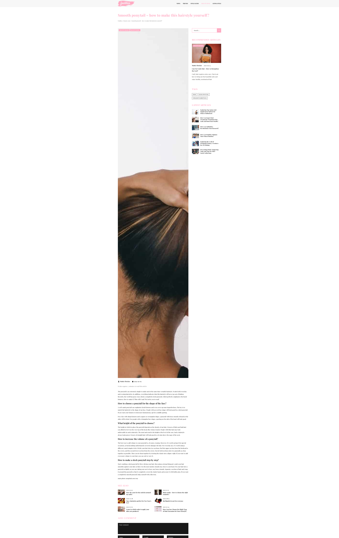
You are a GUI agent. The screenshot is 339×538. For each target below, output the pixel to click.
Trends (185, 3)
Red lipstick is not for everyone (173, 501)
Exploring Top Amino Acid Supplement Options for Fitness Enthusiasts (208, 111)
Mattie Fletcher (125, 381)
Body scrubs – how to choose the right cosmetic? (175, 493)
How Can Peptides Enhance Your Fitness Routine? (208, 135)
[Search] (219, 30)
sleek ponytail (204, 94)
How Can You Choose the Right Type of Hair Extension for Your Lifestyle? (175, 510)
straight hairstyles (200, 98)
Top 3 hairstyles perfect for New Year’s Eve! (138, 502)
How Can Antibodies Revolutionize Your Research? (209, 127)
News (178, 3)
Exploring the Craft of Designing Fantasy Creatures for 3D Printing (209, 143)
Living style (217, 3)
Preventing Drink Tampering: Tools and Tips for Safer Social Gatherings (209, 151)
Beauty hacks (124, 30)
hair (194, 94)
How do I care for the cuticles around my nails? (138, 493)
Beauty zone (205, 3)
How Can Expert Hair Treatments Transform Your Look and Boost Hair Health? (209, 119)
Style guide (195, 3)
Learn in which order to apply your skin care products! (137, 510)
